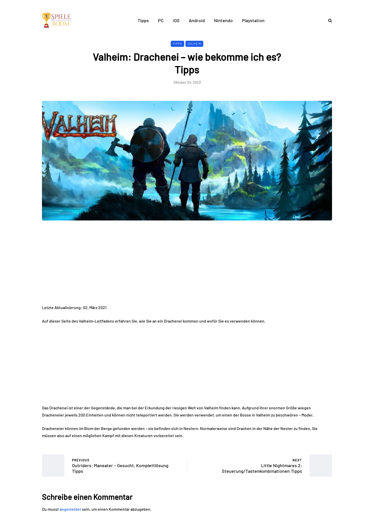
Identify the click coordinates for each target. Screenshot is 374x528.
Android (197, 20)
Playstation (253, 20)
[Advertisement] (187, 266)
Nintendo (223, 20)
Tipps (143, 20)
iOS (176, 20)
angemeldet (70, 509)
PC (161, 20)
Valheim (194, 43)
